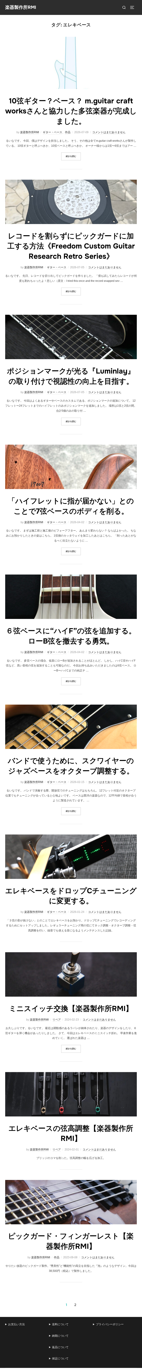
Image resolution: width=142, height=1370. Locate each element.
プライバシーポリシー (110, 1324)
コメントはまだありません (109, 132)
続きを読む (73, 156)
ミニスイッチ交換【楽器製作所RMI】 (71, 1008)
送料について (60, 1324)
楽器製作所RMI (20, 7)
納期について (60, 1335)
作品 (67, 132)
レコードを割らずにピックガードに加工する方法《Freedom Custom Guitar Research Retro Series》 (71, 246)
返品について (60, 1347)
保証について (60, 1358)
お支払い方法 (16, 1324)
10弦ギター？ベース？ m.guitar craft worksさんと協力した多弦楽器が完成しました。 (71, 111)
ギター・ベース (52, 132)
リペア (56, 1019)
